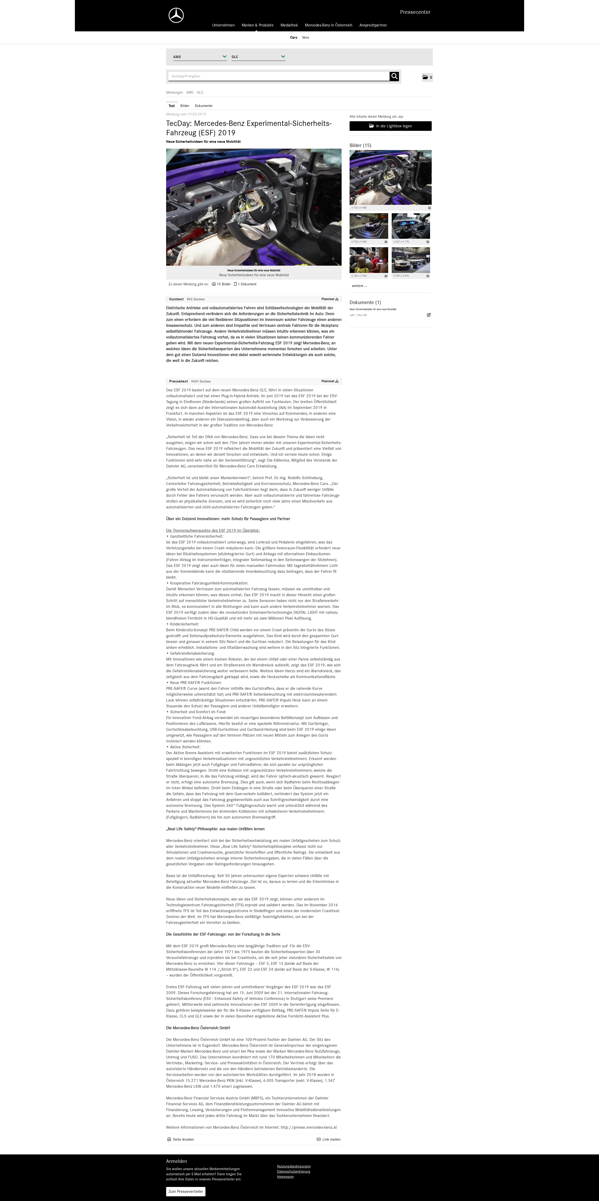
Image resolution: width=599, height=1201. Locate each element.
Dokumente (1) (365, 302)
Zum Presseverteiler (185, 1192)
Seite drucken (183, 1139)
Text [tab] (172, 106)
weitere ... (359, 286)
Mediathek (289, 25)
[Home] (173, 15)
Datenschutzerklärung (293, 1171)
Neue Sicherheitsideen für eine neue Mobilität (253, 270)
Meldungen (174, 92)
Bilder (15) (360, 145)
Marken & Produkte (258, 25)
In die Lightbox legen (393, 126)
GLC (200, 92)
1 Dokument (247, 284)
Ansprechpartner (373, 25)
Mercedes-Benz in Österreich (328, 25)
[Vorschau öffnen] (254, 207)
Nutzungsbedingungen (294, 1166)
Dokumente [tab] (203, 106)
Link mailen (331, 1139)
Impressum (285, 1177)
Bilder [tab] (184, 106)
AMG (190, 92)
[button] (427, 77)
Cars (293, 37)
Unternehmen (223, 25)
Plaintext (328, 299)
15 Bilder (224, 284)
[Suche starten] (394, 76)
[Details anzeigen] (429, 208)
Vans (305, 37)
